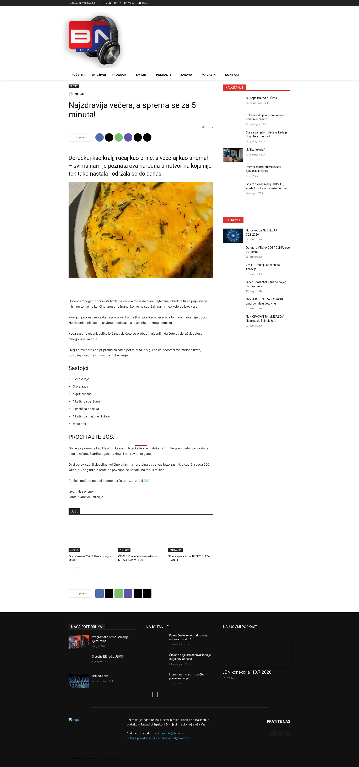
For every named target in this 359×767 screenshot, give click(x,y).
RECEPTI (74, 86)
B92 (147, 481)
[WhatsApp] (118, 137)
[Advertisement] (210, 39)
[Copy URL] (147, 137)
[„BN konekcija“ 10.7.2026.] (256, 650)
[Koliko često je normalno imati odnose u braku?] (233, 120)
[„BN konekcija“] (233, 155)
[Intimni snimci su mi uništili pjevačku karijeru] (233, 172)
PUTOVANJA (175, 549)
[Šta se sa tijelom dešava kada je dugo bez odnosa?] (233, 138)
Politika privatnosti (139, 738)
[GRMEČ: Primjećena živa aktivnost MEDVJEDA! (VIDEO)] (141, 536)
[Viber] (128, 137)
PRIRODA (124, 549)
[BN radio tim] (79, 681)
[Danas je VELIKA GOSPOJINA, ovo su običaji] (233, 253)
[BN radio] (71, 94)
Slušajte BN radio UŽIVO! (262, 98)
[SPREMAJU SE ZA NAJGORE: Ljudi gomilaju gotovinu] (233, 304)
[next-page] (77, 570)
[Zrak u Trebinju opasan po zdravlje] (233, 270)
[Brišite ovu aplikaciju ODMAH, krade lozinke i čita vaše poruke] (233, 189)
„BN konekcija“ (255, 149)
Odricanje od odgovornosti (172, 738)
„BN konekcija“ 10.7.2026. (248, 672)
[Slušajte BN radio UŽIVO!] (233, 103)
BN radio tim (100, 676)
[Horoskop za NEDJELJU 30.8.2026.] (233, 236)
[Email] (138, 137)
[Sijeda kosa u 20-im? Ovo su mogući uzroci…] (91, 536)
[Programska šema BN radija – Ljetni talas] (79, 642)
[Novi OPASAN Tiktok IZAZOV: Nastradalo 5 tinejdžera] (233, 322)
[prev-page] (71, 570)
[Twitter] (280, 733)
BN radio (80, 94)
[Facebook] (276, 3)
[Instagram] (282, 3)
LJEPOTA (74, 549)
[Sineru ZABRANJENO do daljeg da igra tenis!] (233, 287)
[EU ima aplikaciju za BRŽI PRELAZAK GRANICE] (190, 536)
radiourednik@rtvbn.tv (168, 733)
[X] (288, 3)
